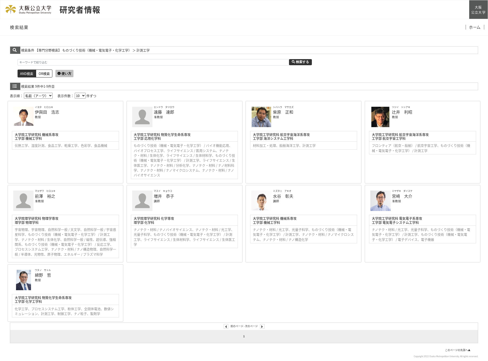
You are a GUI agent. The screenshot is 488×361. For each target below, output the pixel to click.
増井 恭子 (164, 196)
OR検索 (44, 73)
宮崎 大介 (402, 196)
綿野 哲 (43, 275)
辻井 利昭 (402, 112)
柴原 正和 (283, 112)
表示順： (17, 95)
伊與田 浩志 (47, 112)
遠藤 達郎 (164, 112)
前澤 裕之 (45, 196)
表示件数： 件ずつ (76, 95)
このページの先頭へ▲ (457, 350)
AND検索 (26, 73)
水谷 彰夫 (283, 196)
